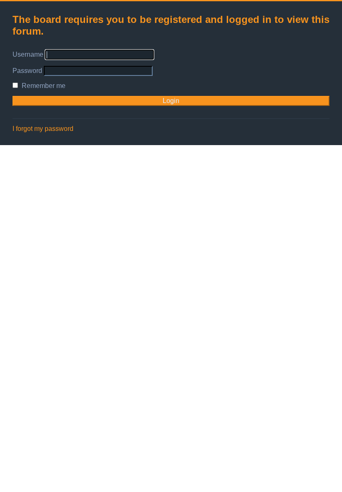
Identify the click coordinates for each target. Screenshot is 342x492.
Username (28, 54)
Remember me (42, 85)
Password (27, 70)
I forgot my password (43, 128)
